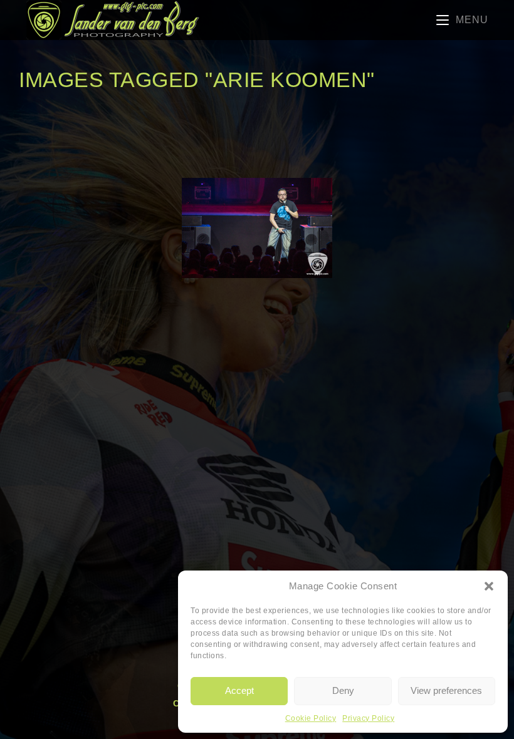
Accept (239, 690)
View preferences (446, 690)
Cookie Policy (311, 718)
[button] (489, 586)
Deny (343, 690)
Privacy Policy (368, 718)
